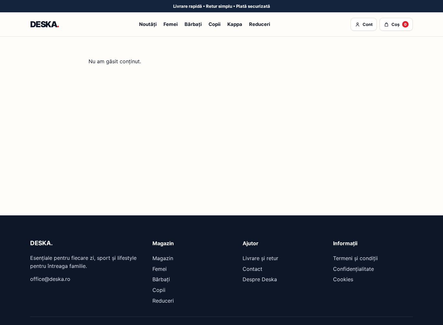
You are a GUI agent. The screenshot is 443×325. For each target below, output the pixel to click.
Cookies (343, 279)
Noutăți (148, 25)
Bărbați (193, 25)
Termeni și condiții (355, 258)
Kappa (234, 25)
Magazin (162, 258)
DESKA (44, 24)
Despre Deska (260, 279)
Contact (252, 269)
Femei (170, 25)
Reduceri (259, 25)
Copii (215, 25)
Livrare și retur (260, 258)
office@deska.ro (50, 279)
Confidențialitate (353, 269)
